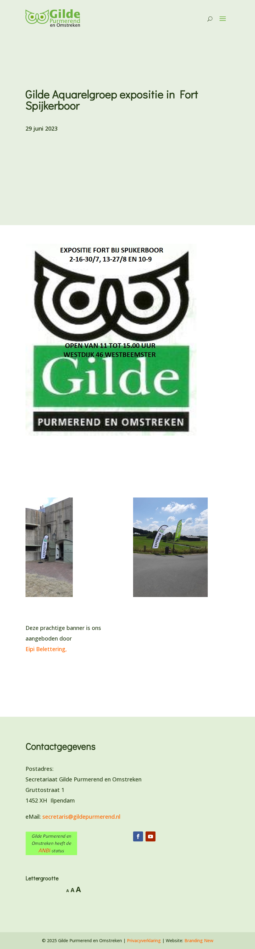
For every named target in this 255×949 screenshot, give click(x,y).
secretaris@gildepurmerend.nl (81, 816)
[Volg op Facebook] (138, 836)
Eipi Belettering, (47, 649)
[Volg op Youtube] (150, 836)
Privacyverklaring (144, 940)
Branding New (198, 940)
